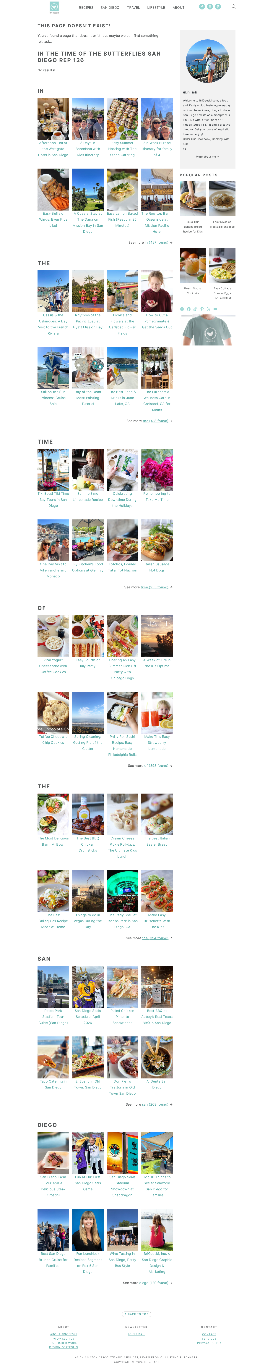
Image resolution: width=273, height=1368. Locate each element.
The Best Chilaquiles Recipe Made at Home (53, 921)
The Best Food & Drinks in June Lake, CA (122, 398)
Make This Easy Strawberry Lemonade (157, 743)
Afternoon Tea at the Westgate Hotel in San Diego (53, 149)
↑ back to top (136, 1314)
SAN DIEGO (110, 7)
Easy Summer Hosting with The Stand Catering (122, 149)
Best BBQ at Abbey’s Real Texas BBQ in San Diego (157, 1017)
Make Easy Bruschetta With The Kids (157, 921)
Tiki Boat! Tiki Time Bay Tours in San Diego (53, 500)
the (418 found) (155, 421)
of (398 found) (156, 766)
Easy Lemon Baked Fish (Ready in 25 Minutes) (122, 219)
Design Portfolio (63, 1347)
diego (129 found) (153, 1283)
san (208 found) (155, 1104)
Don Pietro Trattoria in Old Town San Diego (122, 1087)
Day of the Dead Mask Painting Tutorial (87, 398)
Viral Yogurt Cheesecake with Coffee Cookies (53, 666)
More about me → (207, 156)
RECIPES (86, 7)
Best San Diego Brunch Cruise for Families (53, 1260)
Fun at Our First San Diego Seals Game (88, 1183)
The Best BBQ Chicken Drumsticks (87, 844)
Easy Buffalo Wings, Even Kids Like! (53, 219)
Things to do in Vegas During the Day (88, 921)
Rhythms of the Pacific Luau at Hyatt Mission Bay (88, 321)
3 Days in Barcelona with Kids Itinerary (88, 149)
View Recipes (63, 1339)
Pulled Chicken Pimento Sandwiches (122, 1017)
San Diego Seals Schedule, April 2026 (88, 1017)
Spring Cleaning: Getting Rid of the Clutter (87, 743)
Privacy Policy (209, 1343)
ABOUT (179, 7)
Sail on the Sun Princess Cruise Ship (53, 398)
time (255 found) (155, 587)
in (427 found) (156, 242)
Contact (209, 1334)
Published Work (64, 1343)
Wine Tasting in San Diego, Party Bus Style (122, 1260)
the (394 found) (155, 938)
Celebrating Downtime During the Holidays (122, 500)
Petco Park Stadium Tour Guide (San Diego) (53, 1017)
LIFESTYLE (156, 7)
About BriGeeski (63, 1334)
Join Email (136, 1334)
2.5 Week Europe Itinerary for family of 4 (157, 149)
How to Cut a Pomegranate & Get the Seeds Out (157, 321)
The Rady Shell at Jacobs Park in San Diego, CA (122, 921)
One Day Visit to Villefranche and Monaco (53, 570)
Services (209, 1339)
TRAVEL (133, 7)
